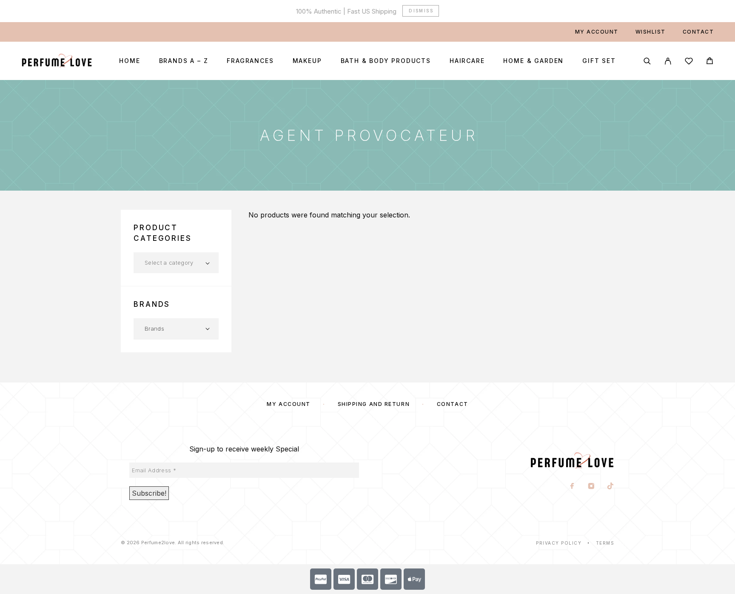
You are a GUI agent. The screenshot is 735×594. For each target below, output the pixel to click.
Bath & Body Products (386, 60)
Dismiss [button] (421, 10)
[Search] (647, 61)
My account (596, 32)
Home (129, 60)
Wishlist (650, 32)
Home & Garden (533, 60)
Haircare (467, 60)
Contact (698, 32)
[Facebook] (572, 487)
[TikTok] (610, 487)
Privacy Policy (558, 542)
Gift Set (599, 60)
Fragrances (250, 60)
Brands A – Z (183, 60)
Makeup (307, 60)
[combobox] (176, 262)
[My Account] (668, 61)
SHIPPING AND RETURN (374, 404)
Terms (605, 542)
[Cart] (709, 62)
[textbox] (176, 262)
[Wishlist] (688, 62)
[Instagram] (591, 487)
